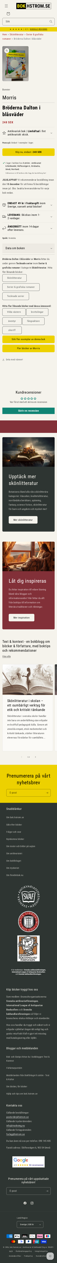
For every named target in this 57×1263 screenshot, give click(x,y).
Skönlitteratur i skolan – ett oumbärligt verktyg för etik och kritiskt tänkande (26, 705)
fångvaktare (33, 321)
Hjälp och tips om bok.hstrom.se (22, 1093)
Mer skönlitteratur (23, 519)
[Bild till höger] (35, 756)
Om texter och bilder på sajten (20, 846)
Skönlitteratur (14, 277)
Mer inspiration (21, 617)
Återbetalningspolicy (24, 1251)
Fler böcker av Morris (28, 348)
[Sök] (51, 21)
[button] (6, 5)
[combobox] (28, 21)
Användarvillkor (15, 1256)
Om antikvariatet (14, 853)
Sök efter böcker (14, 824)
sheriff (12, 330)
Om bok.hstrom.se (15, 817)
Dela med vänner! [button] (14, 359)
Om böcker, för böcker (16, 1086)
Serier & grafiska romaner (21, 287)
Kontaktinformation (43, 1256)
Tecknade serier (15, 296)
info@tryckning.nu (15, 1125)
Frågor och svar (13, 832)
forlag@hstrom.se (15, 1134)
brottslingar (37, 312)
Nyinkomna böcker (15, 839)
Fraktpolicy (28, 1256)
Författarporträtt (14, 1068)
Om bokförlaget (13, 861)
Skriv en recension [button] (28, 410)
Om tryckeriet (12, 868)
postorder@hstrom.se (17, 1117)
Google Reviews (38, 29)
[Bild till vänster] (21, 756)
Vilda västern (14, 312)
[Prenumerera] (47, 793)
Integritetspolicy (41, 1251)
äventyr (12, 321)
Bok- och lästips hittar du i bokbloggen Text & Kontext (28, 1059)
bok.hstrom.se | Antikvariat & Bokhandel (26, 1247)
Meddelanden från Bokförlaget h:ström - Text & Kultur (27, 1077)
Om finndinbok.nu (14, 875)
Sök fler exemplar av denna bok (28, 339)
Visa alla (6, 656)
